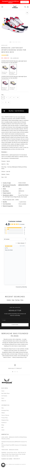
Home (2, 391)
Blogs (2, 425)
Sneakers (9, 300)
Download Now (24, 2)
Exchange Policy (5, 410)
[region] (15, 366)
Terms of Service (5, 415)
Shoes (21, 300)
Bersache (4, 45)
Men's (2, 398)
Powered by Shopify (20, 464)
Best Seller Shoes (5, 393)
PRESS (3, 413)
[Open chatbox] (3, 465)
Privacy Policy (4, 417)
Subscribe (15, 324)
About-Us (3, 400)
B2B (2, 427)
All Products (4, 396)
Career (2, 430)
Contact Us (3, 422)
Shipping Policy (4, 420)
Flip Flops (17, 300)
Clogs (13, 300)
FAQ (2, 408)
